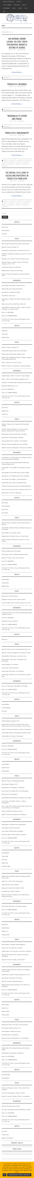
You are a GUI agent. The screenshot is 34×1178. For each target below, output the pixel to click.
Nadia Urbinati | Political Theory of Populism (12, 831)
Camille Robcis (5, 583)
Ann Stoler (4, 234)
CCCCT (26, 8)
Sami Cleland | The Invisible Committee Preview (13, 285)
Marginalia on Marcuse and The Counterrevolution (13, 599)
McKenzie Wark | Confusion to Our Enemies (12, 270)
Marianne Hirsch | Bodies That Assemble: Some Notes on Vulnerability (15, 955)
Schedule (19, 1)
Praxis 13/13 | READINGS (8, 1113)
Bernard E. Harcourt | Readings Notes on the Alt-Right (14, 444)
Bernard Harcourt (21, 50)
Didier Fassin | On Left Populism (9, 794)
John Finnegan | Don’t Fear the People (11, 828)
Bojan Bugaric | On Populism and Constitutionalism (14, 824)
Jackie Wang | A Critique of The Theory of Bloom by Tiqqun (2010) (16, 299)
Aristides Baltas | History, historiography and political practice (16, 732)
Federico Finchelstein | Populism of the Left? (12, 811)
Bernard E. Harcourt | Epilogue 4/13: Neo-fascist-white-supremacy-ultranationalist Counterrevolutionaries (15, 430)
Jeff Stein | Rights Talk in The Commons (11, 551)
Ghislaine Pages (21, 121)
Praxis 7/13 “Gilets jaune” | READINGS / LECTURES (15, 686)
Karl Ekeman (5, 502)
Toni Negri (4, 711)
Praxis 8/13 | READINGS (8, 746)
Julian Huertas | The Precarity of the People (12, 978)
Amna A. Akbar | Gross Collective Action (11, 362)
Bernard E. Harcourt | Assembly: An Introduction (13, 959)
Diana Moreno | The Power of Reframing (11, 493)
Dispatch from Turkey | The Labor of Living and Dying (15, 1024)
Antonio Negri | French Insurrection (10, 668)
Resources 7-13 (19, 164)
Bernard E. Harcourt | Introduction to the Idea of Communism (16, 729)
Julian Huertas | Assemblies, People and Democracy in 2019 (16, 974)
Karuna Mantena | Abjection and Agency (11, 1031)
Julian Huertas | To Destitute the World (11, 292)
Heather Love (5, 931)
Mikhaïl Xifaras (5, 586)
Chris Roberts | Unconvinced (8, 295)
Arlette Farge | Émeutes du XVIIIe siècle (11, 267)
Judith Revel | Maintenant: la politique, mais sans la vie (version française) (17, 254)
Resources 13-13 (5, 162)
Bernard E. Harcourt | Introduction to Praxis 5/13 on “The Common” (15, 540)
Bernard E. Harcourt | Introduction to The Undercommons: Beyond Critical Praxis (15, 895)
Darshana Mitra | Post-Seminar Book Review (12, 289)
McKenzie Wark (5, 337)
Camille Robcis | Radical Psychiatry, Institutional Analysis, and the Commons (16, 528)
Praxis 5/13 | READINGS (8, 561)
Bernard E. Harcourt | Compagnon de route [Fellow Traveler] (16, 652)
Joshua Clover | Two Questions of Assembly (12, 948)
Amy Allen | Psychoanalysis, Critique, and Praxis (13, 1093)
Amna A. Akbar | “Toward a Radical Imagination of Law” (15, 379)
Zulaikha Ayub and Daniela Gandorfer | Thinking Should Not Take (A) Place (16, 877)
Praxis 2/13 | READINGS (8, 312)
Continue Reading (17, 72)
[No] (32, 1170)
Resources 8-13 (26, 164)
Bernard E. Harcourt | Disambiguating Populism (13, 781)
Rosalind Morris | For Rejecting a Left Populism (13, 787)
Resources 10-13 (13, 160)
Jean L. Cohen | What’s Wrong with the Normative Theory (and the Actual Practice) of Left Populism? (17, 807)
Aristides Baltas (5, 764)
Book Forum (16, 5)
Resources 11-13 (21, 160)
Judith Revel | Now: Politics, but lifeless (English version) (15, 259)
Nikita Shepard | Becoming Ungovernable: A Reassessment (15, 243)
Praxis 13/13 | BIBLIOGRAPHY (17, 132)
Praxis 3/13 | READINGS (8, 389)
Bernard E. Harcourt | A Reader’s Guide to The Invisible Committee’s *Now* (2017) (15, 263)
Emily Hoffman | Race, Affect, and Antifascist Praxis (14, 482)
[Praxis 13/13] (17, 18)
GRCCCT (14, 8)
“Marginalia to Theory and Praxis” (17, 117)
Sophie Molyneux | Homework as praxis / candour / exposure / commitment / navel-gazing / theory (16, 308)
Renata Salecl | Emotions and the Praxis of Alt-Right (14, 434)
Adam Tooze (5, 414)
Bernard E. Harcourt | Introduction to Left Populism (14, 814)
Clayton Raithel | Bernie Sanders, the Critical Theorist (14, 350)
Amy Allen (4, 1131)
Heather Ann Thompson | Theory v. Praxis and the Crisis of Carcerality (16, 1088)
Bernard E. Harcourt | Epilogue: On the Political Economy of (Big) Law (16, 523)
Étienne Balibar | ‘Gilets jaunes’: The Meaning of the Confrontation (14, 660)
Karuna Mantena (5, 230)
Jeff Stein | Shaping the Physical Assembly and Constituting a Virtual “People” (16, 970)
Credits (20, 8)
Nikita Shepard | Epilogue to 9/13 (9, 784)
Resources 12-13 (28, 160)
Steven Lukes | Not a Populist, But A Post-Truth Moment (15, 791)
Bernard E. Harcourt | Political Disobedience (12, 981)
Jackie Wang (5, 334)
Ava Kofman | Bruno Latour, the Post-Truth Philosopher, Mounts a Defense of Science (17, 43)
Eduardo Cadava (5, 767)
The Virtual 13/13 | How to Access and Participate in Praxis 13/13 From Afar (16, 175)
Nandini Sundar (5, 1015)
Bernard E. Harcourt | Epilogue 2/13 (10, 247)
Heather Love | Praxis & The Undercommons (12, 881)
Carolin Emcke (5, 1134)
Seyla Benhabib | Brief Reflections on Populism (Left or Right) (16, 797)
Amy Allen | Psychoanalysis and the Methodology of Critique (16, 1109)
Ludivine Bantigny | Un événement (10, 664)
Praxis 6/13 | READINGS (17, 84)
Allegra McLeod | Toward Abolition (10, 884)
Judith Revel (5, 330)
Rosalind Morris (5, 771)
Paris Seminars (6, 8)
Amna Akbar (5, 407)
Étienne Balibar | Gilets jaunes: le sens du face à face (14, 656)
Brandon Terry (5, 411)
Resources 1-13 (7, 160)
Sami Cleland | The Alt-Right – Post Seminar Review (14, 479)
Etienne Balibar (5, 579)
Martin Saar (4, 639)
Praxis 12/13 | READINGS (8, 1056)
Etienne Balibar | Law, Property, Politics (11, 533)
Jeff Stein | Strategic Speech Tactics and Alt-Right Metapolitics (16, 486)
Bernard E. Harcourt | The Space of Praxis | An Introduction (16, 1096)
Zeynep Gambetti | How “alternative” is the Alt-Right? (14, 441)
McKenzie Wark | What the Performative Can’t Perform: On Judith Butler (16, 985)
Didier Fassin (5, 863)
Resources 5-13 (5, 164)
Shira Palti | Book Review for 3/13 (10, 386)
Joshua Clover (5, 1008)
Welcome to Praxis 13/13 (8, 1)
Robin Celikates (5, 1004)
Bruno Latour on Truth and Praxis (10, 596)
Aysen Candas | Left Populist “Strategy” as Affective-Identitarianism (14, 801)
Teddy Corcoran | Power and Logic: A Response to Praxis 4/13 (16, 489)
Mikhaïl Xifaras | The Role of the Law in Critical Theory (15, 536)
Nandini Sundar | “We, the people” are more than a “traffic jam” (17, 951)
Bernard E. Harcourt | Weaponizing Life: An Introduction (15, 1038)
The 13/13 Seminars (7, 5)
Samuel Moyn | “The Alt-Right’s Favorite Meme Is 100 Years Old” (16, 468)
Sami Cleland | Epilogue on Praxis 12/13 (11, 1028)
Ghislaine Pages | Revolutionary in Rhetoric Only (13, 354)
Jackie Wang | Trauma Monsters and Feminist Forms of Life (16, 250)
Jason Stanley (5, 513)
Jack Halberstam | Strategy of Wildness (11, 891)
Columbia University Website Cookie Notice (19, 1175)
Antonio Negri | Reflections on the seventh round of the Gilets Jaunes (16, 675)
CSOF (4, 11)
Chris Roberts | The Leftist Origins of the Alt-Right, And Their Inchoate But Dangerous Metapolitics (16, 458)
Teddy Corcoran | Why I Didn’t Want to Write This (14, 304)
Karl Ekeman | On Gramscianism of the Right (12, 437)
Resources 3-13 (19, 162)
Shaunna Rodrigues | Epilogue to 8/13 (10, 721)
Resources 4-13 (26, 162)
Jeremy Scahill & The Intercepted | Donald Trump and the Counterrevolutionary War (15, 463)
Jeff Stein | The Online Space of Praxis (11, 1106)
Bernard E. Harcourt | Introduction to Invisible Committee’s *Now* (16, 274)
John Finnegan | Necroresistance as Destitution (12, 1053)
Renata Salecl (5, 509)
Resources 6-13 (7, 77)
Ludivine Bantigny (6, 707)
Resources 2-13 (12, 162)
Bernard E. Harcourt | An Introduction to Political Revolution (16, 366)
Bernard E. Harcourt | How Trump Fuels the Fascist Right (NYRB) (15, 425)
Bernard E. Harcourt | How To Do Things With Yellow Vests (16, 649)
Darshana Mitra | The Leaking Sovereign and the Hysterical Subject (16, 1048)
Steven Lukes (5, 227)
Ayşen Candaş (5, 856)
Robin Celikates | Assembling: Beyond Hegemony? (13, 944)
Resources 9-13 (5, 166)
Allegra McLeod (5, 934)
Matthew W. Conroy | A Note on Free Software (13, 558)
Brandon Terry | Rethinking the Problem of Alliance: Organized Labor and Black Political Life (17, 358)
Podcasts (24, 5)
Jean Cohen (4, 859)
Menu (3, 26)
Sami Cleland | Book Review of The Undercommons (14, 906)
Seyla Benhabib (5, 853)
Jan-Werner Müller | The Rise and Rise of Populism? (14, 834)
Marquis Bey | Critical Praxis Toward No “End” (13, 888)
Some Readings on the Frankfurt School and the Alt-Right (15, 472)
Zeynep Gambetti (6, 506)
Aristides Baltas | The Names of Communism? (12, 736)
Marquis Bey (5, 924)
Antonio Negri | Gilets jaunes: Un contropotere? (13, 671)
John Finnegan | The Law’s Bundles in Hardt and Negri (15, 554)
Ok (4, 1175)
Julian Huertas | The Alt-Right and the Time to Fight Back (15, 476)
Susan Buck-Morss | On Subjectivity (10, 1035)
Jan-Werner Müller (6, 866)
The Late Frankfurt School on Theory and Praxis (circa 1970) (16, 603)
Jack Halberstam (5, 928)
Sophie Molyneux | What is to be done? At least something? (16, 375)
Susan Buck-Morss (6, 1074)
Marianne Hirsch (5, 1011)
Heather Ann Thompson (7, 1138)
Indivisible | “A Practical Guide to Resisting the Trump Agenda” (17, 382)
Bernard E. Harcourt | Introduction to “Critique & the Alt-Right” (17, 447)
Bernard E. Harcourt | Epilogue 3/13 (10, 347)
